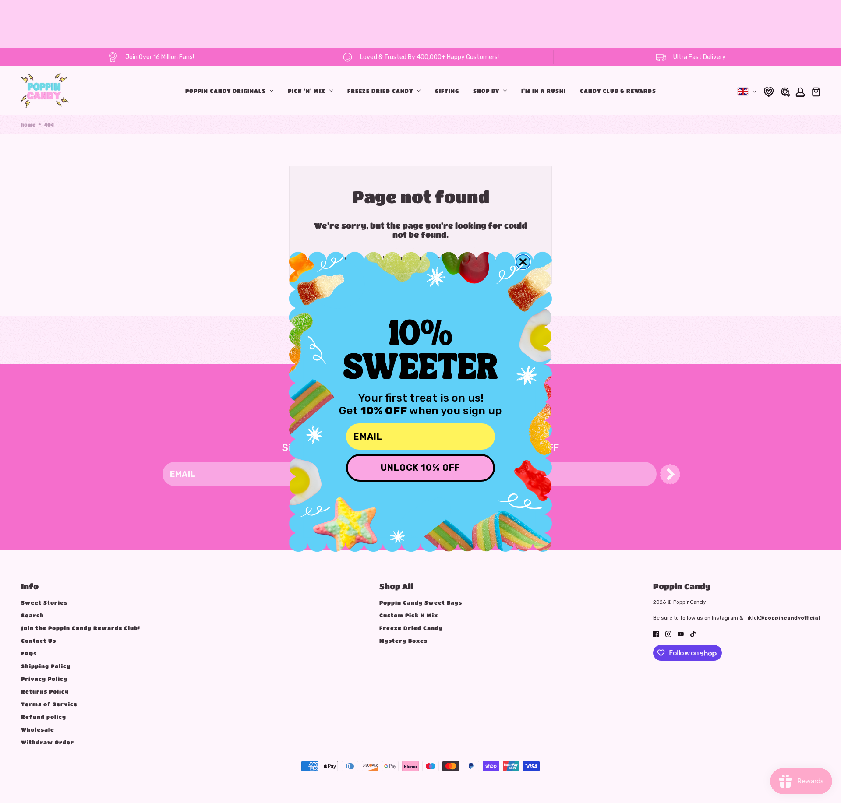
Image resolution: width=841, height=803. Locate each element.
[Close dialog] (523, 262)
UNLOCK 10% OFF (420, 467)
